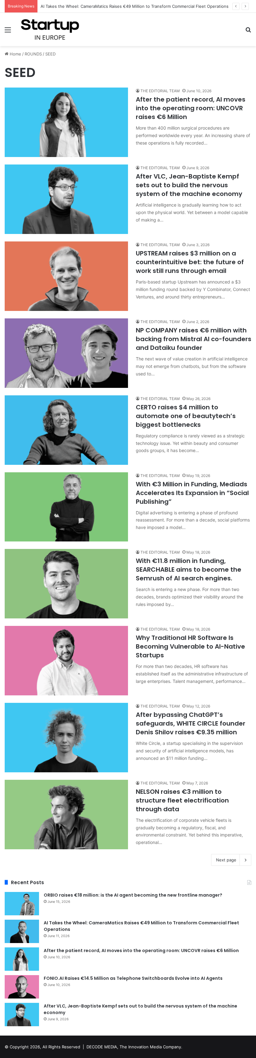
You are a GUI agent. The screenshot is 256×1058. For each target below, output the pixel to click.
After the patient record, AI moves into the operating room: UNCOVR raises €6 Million (190, 108)
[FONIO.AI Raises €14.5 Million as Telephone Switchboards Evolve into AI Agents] (22, 986)
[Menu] (8, 32)
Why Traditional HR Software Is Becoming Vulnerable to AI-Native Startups (190, 646)
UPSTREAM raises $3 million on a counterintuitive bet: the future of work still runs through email (190, 262)
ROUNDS (33, 53)
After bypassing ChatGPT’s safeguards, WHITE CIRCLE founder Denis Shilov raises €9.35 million (190, 723)
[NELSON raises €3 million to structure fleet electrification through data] (66, 814)
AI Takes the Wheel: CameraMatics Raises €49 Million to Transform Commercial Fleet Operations (135, 6)
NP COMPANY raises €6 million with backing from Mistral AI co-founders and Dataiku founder (193, 339)
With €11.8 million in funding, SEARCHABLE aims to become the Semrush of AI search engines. (188, 569)
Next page (226, 859)
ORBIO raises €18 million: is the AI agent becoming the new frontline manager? (133, 895)
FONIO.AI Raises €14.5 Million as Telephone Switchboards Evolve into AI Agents (133, 978)
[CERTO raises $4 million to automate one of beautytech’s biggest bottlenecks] (66, 430)
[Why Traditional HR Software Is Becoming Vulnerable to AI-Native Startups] (66, 660)
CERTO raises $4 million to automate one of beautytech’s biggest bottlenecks (186, 416)
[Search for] (248, 32)
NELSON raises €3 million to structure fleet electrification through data (182, 800)
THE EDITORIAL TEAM (160, 90)
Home (14, 53)
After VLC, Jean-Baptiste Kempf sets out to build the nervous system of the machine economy (189, 185)
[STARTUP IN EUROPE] (50, 29)
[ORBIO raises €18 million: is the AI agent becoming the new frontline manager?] (22, 903)
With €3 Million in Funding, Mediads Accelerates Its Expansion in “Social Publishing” (192, 493)
